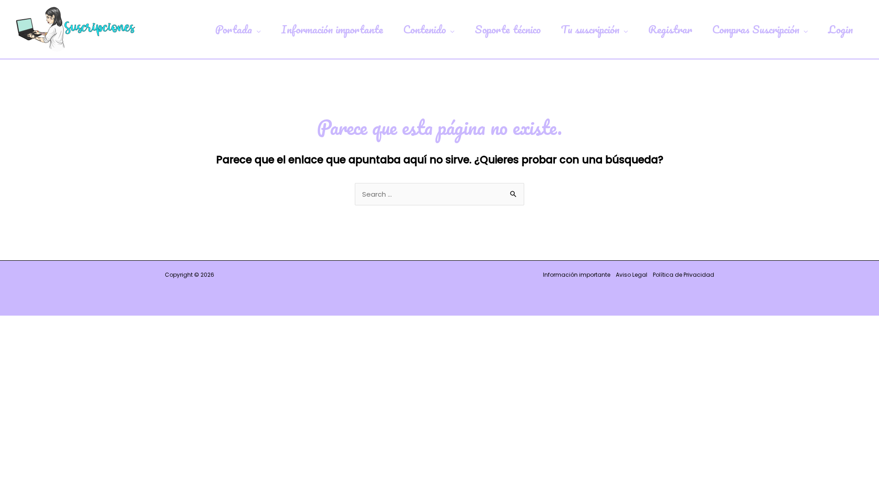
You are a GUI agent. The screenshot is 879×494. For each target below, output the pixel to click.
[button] (256, 29)
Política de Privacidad (683, 275)
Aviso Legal (631, 275)
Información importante (576, 275)
